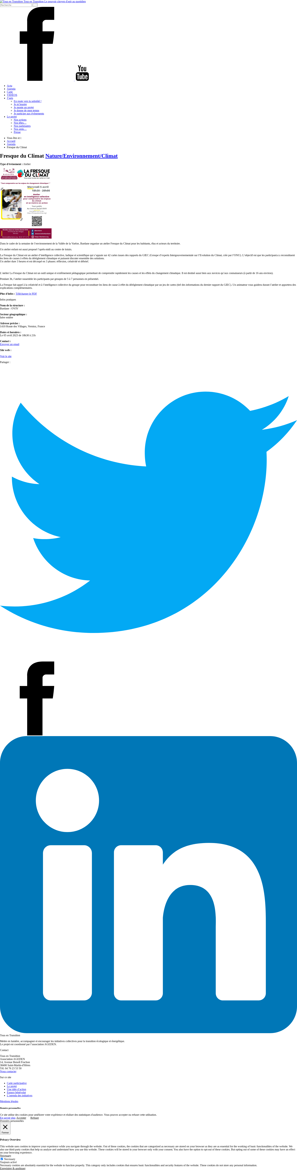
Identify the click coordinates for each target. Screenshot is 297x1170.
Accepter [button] (21, 1117)
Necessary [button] (5, 1155)
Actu (9, 85)
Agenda (11, 88)
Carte (10, 91)
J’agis (10, 98)
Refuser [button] (34, 1117)
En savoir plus (7, 1117)
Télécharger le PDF (26, 293)
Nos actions (20, 119)
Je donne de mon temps (26, 110)
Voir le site (6, 356)
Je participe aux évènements (29, 113)
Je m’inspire (20, 104)
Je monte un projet (24, 107)
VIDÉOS (12, 95)
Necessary (9, 1159)
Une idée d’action (16, 1089)
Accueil (11, 141)
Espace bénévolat (16, 1092)
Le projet (12, 116)
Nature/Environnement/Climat (81, 156)
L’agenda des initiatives (19, 1095)
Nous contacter (8, 1071)
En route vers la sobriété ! (27, 101)
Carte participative (17, 1083)
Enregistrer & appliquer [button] (12, 1168)
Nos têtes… (20, 122)
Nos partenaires (22, 125)
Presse (17, 132)
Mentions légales (9, 1101)
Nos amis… (20, 129)
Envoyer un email (9, 344)
